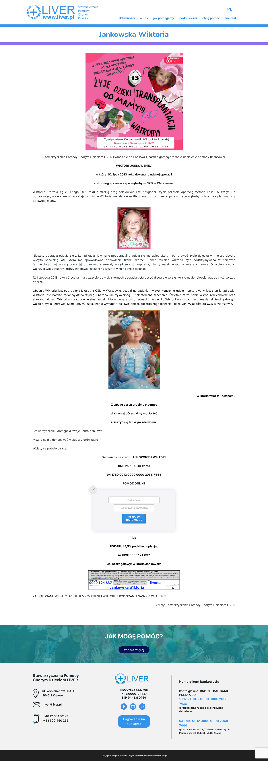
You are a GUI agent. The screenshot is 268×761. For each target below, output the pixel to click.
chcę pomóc (211, 18)
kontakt (230, 18)
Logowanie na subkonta (134, 721)
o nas (144, 18)
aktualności (127, 18)
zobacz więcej (134, 650)
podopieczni (188, 18)
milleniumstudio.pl (159, 755)
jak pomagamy (163, 18)
